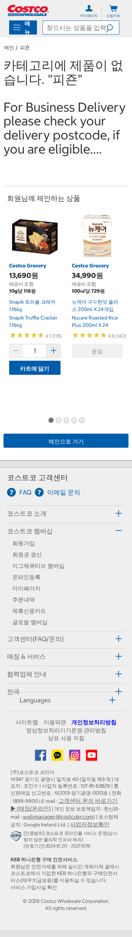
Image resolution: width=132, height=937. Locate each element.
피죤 (25, 47)
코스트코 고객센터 (37, 477)
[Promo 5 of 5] (81, 421)
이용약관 (55, 722)
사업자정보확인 (89, 824)
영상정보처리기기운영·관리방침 (66, 730)
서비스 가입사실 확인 (34, 887)
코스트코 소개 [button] (26, 513)
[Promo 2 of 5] (58, 421)
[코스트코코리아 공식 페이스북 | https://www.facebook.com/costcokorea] (41, 757)
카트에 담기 (34, 368)
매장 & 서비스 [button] (26, 656)
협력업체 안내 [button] (26, 674)
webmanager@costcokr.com (58, 816)
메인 (9, 47)
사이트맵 (26, 722)
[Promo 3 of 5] (66, 421)
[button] (112, 27)
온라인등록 (26, 577)
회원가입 (23, 543)
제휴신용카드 (29, 610)
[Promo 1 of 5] (51, 421)
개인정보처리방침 (94, 722)
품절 (97, 351)
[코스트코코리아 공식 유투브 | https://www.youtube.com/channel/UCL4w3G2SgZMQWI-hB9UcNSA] (91, 757)
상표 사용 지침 (66, 737)
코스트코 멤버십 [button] (30, 531)
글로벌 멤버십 (30, 622)
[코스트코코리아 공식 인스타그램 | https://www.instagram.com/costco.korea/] (75, 757)
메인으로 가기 (66, 441)
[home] (28, 10)
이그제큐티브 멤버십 (38, 565)
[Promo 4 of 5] (74, 421)
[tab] (66, 513)
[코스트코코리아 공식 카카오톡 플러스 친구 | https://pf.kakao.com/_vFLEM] (58, 757)
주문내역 (23, 599)
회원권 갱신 (27, 554)
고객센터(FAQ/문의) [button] (35, 639)
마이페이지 (26, 588)
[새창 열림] (17, 837)
